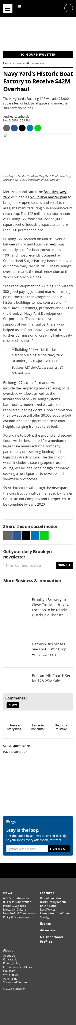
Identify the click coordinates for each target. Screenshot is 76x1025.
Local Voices (47, 909)
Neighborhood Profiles (51, 939)
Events (45, 923)
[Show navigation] (7, 8)
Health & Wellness (14, 906)
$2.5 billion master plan (48, 197)
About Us (9, 955)
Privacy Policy (11, 963)
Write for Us (10, 975)
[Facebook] (29, 870)
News (7, 893)
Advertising (10, 978)
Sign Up (64, 565)
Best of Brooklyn (50, 898)
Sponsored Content (15, 982)
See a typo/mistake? (17, 746)
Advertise (48, 930)
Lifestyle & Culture (14, 909)
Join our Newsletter (38, 54)
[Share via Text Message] (37, 128)
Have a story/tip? (15, 752)
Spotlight (46, 917)
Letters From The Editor (55, 913)
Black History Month (53, 902)
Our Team (9, 971)
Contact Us (10, 959)
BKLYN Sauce (48, 906)
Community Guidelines (17, 967)
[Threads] (47, 870)
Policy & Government (16, 917)
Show (13, 705)
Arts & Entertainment (16, 898)
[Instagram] (38, 870)
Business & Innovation (30, 63)
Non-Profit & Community (19, 913)
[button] (68, 8)
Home (7, 63)
